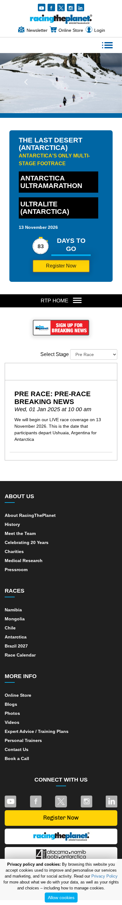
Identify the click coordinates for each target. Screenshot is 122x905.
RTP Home (54, 301)
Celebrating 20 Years (26, 542)
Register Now (61, 265)
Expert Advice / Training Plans (37, 731)
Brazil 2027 (16, 645)
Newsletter (37, 30)
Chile (10, 627)
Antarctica (16, 636)
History (12, 524)
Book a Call (17, 758)
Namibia (13, 609)
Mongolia (15, 618)
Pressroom (16, 569)
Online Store (70, 30)
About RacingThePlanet (30, 515)
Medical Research (24, 560)
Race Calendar (20, 654)
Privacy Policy (104, 876)
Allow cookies (61, 897)
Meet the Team (20, 533)
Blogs (11, 704)
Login (99, 30)
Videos (12, 722)
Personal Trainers (23, 740)
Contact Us (16, 749)
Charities (14, 551)
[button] (26, 81)
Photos (12, 713)
